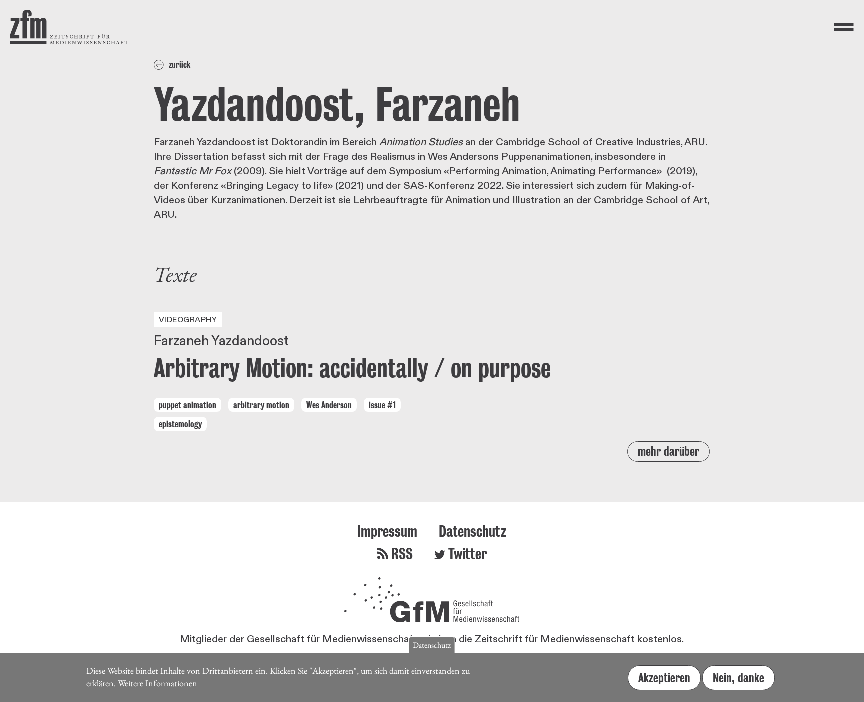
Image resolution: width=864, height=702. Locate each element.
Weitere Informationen (158, 682)
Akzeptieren (664, 678)
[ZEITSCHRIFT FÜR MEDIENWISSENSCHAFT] (69, 27)
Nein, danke (738, 678)
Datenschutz (472, 531)
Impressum (388, 531)
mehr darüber (669, 451)
